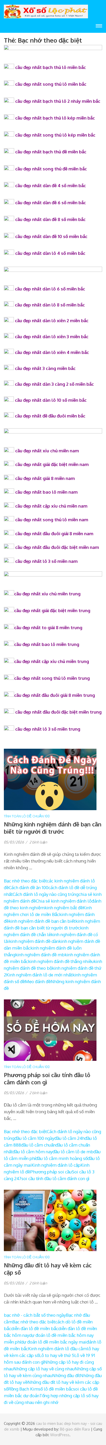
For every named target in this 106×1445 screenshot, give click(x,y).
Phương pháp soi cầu (51, 1171)
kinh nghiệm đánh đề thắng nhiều (61, 961)
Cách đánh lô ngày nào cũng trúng (45, 894)
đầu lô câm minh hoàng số (61, 1158)
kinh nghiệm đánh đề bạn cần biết (42, 921)
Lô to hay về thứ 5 (56, 1355)
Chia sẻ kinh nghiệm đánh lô (64, 901)
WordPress (59, 1434)
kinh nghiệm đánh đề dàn (34, 941)
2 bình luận (38, 842)
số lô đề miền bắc (55, 1389)
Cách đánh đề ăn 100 (28, 887)
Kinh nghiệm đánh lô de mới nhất (39, 974)
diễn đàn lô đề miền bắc (34, 1328)
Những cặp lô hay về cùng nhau (44, 1368)
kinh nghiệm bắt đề (64, 907)
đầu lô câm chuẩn (38, 1145)
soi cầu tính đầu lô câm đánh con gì (55, 1178)
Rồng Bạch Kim (23, 1389)
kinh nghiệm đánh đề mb (40, 954)
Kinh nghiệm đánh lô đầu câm (57, 1348)
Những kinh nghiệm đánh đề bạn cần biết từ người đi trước (52, 827)
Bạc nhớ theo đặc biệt (25, 880)
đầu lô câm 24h (69, 1138)
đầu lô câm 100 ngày (34, 1138)
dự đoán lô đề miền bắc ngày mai (53, 1342)
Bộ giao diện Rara (75, 1429)
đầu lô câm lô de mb (72, 1151)
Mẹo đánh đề (38, 981)
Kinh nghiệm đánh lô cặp (56, 1165)
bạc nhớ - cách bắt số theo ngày (35, 1315)
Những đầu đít (66, 1375)
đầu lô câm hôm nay (32, 1151)
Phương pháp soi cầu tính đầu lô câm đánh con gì (47, 1078)
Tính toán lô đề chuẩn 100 (27, 816)
